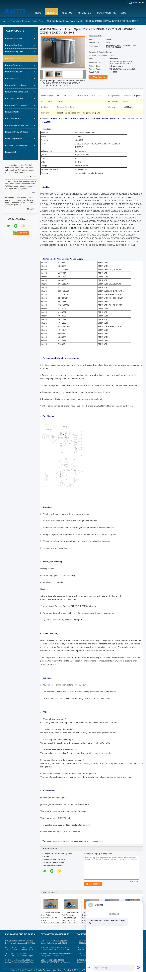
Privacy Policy (16, 970)
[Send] (139, 967)
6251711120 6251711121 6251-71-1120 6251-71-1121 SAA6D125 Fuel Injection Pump (19, 949)
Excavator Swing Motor (14, 72)
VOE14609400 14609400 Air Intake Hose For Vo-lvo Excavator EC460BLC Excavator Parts (20, 943)
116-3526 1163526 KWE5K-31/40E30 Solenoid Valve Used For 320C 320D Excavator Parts (55, 949)
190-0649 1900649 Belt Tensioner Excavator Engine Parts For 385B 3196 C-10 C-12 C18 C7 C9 (70, 919)
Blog (123, 13)
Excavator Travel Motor (14, 65)
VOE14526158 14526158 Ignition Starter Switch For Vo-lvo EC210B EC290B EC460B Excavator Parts (54, 943)
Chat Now (97, 77)
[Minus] (139, 905)
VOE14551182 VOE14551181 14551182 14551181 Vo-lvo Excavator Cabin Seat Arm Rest (55, 962)
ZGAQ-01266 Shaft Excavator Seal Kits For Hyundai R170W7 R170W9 (56, 955)
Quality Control (106, 13)
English (139, 2)
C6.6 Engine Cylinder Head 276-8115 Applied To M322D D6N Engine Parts (20, 961)
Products (51, 13)
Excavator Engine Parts (32, 21)
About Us (67, 13)
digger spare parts (54, 841)
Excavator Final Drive (13, 45)
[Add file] (90, 967)
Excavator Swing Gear (14, 52)
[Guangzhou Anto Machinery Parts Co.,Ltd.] (17, 11)
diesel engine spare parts (73, 841)
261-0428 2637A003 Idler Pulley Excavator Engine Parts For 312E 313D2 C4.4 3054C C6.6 (50, 919)
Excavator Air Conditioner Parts (17, 105)
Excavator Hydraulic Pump (15, 85)
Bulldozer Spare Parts (13, 139)
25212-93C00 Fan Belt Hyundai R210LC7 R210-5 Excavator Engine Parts (19, 956)
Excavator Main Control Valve (16, 92)
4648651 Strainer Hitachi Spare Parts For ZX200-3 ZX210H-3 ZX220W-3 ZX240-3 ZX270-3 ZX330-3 (64, 83)
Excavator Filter (11, 152)
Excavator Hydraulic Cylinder (16, 132)
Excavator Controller (13, 119)
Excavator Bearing (12, 79)
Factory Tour (84, 13)
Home (38, 13)
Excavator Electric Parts (14, 99)
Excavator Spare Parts (14, 38)
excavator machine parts (93, 841)
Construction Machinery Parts (16, 145)
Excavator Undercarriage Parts (17, 125)
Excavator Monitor (12, 112)
